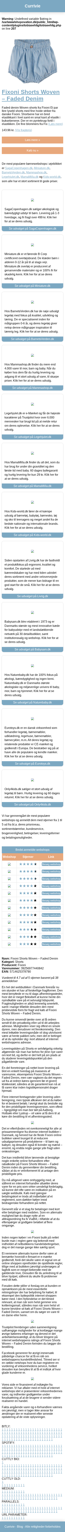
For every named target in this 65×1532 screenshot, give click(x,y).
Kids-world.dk (52, 176)
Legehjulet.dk (10, 176)
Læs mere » (32, 139)
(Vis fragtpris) (23, 130)
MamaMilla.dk (29, 176)
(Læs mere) (55, 124)
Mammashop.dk (36, 172)
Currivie (32, 6)
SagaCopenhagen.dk (18, 168)
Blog (20, 1526)
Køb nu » (32, 150)
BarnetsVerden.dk (13, 172)
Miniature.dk (42, 168)
